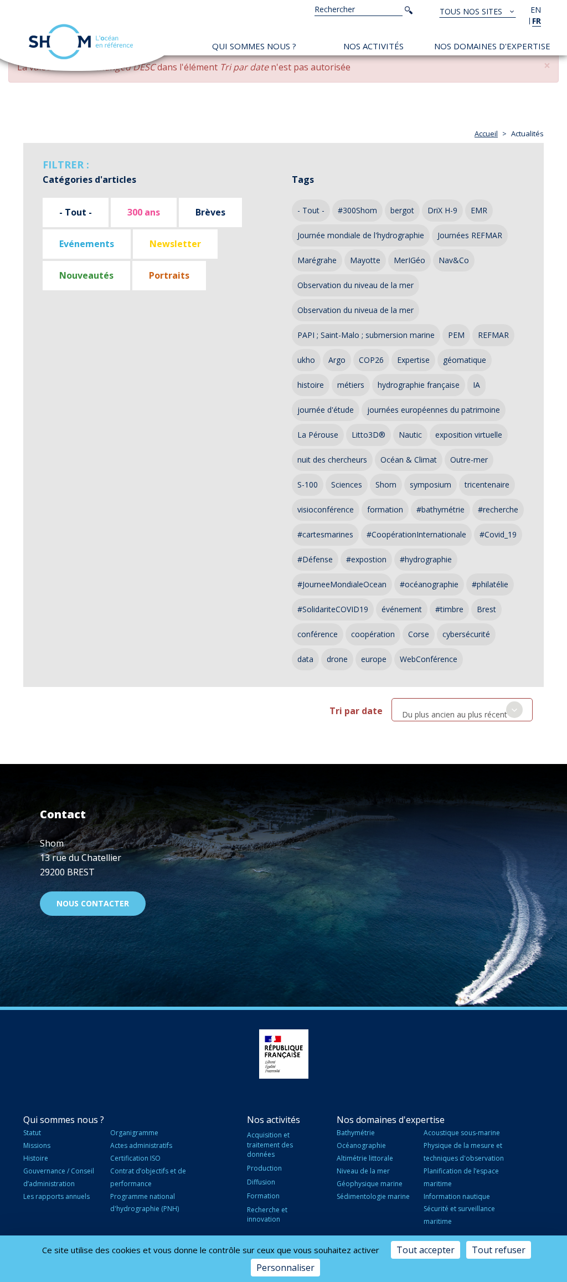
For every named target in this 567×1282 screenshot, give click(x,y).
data (305, 659)
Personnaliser (285, 1268)
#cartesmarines (325, 534)
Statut (32, 1132)
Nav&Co (454, 260)
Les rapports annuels (56, 1196)
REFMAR (493, 335)
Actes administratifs (141, 1145)
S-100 (307, 484)
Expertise (413, 360)
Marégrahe (317, 260)
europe (373, 659)
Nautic (410, 434)
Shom (385, 484)
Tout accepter (425, 1250)
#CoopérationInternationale (416, 534)
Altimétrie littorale (365, 1158)
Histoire (35, 1158)
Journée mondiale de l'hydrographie (360, 235)
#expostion (366, 559)
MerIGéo (409, 260)
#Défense (315, 559)
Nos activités (373, 46)
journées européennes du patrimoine (433, 409)
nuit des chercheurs (332, 459)
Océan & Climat (408, 459)
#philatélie (490, 584)
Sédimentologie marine (373, 1196)
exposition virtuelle (468, 434)
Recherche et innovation (267, 1214)
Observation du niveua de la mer (355, 310)
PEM (456, 335)
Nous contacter (92, 903)
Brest (486, 609)
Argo (337, 360)
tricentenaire (487, 484)
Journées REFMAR (469, 235)
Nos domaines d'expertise (492, 46)
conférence (317, 634)
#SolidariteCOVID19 (332, 609)
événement (402, 609)
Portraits (169, 275)
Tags (303, 179)
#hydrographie (426, 559)
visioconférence (325, 509)
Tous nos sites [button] (472, 11)
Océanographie (361, 1145)
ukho (306, 360)
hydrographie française (419, 385)
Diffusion (261, 1182)
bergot (402, 210)
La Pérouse (317, 434)
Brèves (210, 212)
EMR (479, 210)
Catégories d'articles (89, 179)
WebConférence (428, 659)
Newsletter (175, 244)
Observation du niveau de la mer (355, 285)
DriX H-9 (442, 210)
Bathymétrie (356, 1132)
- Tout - (75, 212)
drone (337, 659)
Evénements (86, 244)
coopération (373, 634)
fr (536, 21)
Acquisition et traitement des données (270, 1144)
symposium (430, 484)
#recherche (498, 509)
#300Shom (357, 210)
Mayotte (365, 260)
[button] (547, 65)
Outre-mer (469, 459)
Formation (263, 1196)
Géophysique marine (370, 1183)
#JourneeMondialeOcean (341, 584)
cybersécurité (466, 634)
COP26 (371, 360)
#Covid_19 (498, 534)
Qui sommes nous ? (254, 46)
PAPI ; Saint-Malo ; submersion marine (366, 335)
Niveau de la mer (363, 1171)
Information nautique (457, 1196)
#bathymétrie (440, 509)
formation (385, 509)
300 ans (143, 212)
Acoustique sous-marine (462, 1132)
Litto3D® (368, 434)
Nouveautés (86, 275)
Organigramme (134, 1132)
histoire (310, 385)
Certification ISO (135, 1158)
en (535, 9)
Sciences (346, 484)
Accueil (486, 134)
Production (264, 1168)
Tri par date (356, 711)
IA (476, 385)
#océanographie (429, 584)
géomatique (464, 360)
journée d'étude (325, 409)
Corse (418, 634)
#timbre (449, 609)
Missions (36, 1145)
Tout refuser (498, 1250)
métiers (350, 385)
